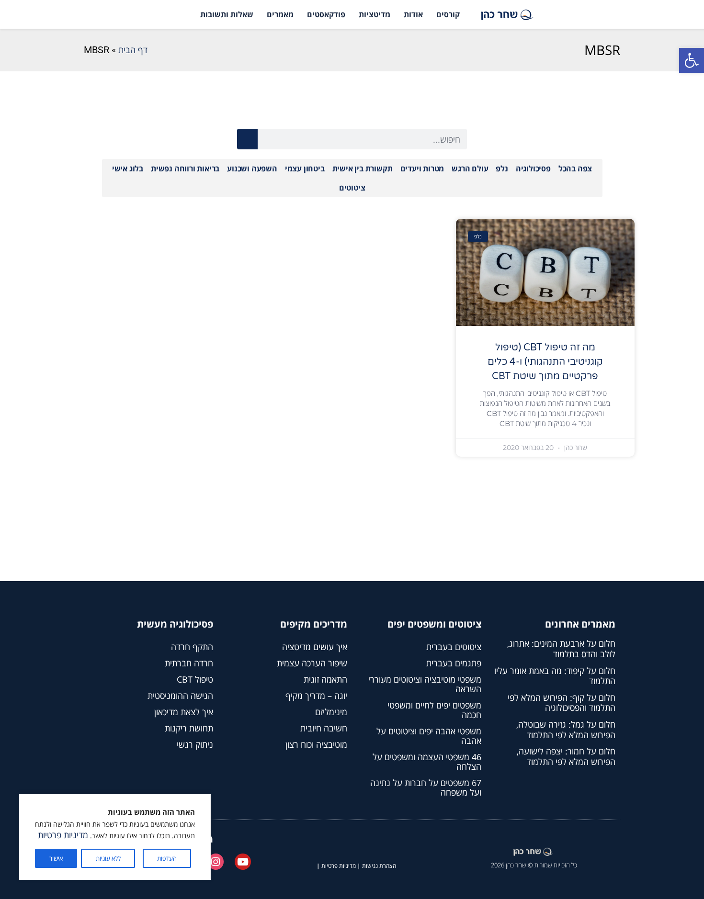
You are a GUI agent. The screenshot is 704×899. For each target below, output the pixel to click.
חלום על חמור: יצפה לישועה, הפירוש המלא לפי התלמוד (566, 756)
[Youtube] (243, 862)
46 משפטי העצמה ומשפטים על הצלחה (427, 761)
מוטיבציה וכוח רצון (316, 744)
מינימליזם (331, 712)
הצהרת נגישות (379, 866)
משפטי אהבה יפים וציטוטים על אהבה (428, 735)
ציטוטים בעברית (453, 646)
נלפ (502, 168)
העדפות (167, 858)
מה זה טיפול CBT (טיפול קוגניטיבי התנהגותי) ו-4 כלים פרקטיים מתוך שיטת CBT (545, 362)
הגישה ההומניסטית (180, 695)
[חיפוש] (247, 139)
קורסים (448, 14)
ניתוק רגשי (195, 744)
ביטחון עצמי (305, 168)
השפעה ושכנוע (252, 168)
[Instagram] (216, 862)
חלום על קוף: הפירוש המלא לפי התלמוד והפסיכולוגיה (561, 703)
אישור (56, 858)
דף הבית (133, 50)
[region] (115, 837)
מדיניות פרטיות (63, 835)
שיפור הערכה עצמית (312, 663)
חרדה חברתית (189, 663)
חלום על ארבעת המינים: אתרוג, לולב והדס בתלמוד (561, 649)
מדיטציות (374, 14)
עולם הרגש (470, 168)
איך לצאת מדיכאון (183, 712)
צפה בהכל (575, 168)
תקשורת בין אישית (362, 168)
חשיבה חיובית (323, 728)
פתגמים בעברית (453, 663)
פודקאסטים (326, 14)
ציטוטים (352, 187)
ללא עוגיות (108, 858)
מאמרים (280, 14)
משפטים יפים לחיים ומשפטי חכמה (434, 709)
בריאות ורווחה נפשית (185, 168)
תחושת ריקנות (189, 728)
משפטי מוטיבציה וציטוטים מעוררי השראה (424, 684)
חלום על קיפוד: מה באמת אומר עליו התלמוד (554, 676)
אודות (413, 14)
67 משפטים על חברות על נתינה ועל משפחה (425, 787)
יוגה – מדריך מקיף (316, 695)
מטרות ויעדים (422, 168)
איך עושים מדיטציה (314, 646)
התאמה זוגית (325, 679)
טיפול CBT (195, 679)
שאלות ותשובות (226, 14)
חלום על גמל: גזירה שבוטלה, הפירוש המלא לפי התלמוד (565, 730)
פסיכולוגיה (533, 168)
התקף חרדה (192, 646)
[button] (691, 60)
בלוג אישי (127, 168)
